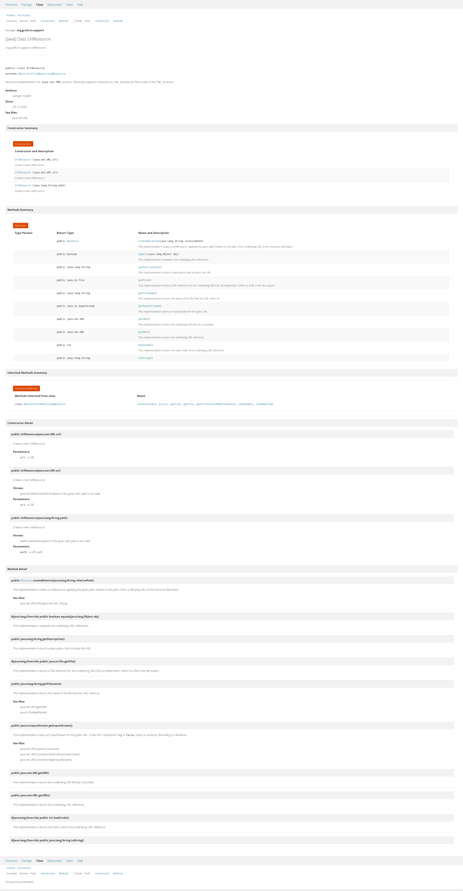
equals (142, 254)
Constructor (48, 21)
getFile (143, 280)
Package (27, 4)
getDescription (148, 267)
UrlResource (23, 159)
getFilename (146, 293)
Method (63, 21)
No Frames (24, 15)
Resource (72, 241)
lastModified (264, 404)
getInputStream (148, 306)
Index (69, 4)
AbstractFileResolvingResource (42, 73)
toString (144, 358)
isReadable (245, 404)
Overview (11, 4)
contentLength (146, 404)
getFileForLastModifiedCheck (215, 404)
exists (163, 404)
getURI (142, 319)
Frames (10, 15)
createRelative (148, 241)
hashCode (144, 345)
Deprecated (54, 4)
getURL (142, 332)
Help (80, 4)
